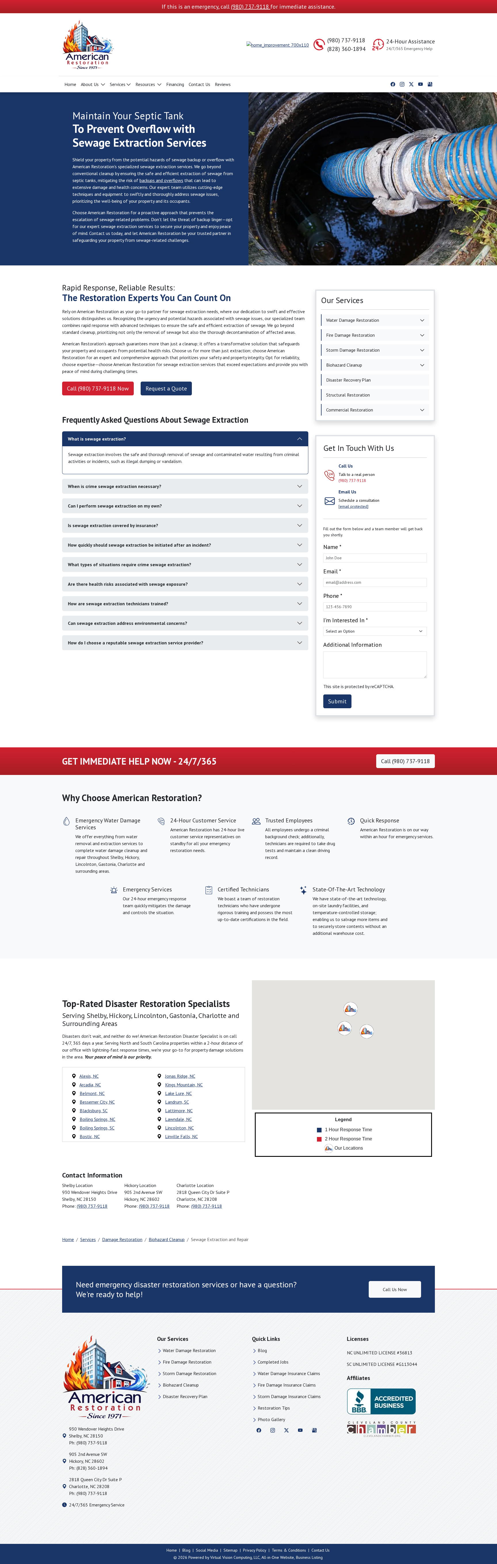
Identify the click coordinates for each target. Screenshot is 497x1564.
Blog (262, 1350)
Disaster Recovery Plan (185, 1396)
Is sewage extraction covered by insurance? (113, 525)
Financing (175, 84)
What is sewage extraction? (97, 439)
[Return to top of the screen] (481, 1539)
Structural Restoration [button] (348, 395)
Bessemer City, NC (97, 1102)
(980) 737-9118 (250, 6)
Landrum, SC (177, 1102)
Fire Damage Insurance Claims (287, 1385)
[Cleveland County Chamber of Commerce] (381, 1429)
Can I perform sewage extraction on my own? (115, 506)
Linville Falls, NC (181, 1136)
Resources (145, 84)
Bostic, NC (90, 1136)
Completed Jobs (273, 1362)
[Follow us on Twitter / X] (411, 83)
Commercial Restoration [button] (349, 410)
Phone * (332, 596)
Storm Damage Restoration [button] (353, 350)
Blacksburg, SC (94, 1110)
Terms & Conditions (289, 1550)
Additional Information (352, 644)
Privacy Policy (254, 1550)
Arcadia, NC (90, 1085)
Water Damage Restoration (189, 1350)
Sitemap (230, 1550)
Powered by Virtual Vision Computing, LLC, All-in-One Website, (241, 1557)
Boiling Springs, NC (97, 1119)
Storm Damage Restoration (189, 1373)
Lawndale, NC (178, 1119)
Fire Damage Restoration (187, 1362)
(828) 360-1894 (346, 49)
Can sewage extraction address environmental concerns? (127, 623)
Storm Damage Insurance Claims (289, 1396)
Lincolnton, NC (179, 1128)
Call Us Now (395, 1289)
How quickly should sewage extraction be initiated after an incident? (139, 545)
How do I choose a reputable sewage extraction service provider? (135, 643)
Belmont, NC (92, 1093)
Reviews (223, 84)
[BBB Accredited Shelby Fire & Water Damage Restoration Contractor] (381, 1401)
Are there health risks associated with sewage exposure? (128, 584)
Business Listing (309, 1557)
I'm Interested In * (345, 620)
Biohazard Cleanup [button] (344, 365)
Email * (332, 571)
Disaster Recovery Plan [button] (348, 380)
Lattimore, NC (179, 1110)
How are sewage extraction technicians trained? (118, 603)
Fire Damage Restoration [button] (350, 335)
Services (117, 84)
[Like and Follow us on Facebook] (392, 83)
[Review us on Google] (430, 83)
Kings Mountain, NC (184, 1085)
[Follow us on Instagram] (402, 83)
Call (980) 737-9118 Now (98, 388)
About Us (90, 84)
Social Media (207, 1550)
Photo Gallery (271, 1419)
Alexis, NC (89, 1076)
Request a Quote (166, 388)
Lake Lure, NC (178, 1093)
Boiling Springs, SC (97, 1128)
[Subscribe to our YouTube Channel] (420, 83)
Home (70, 84)
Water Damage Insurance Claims (289, 1373)
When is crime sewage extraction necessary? (114, 486)
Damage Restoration (122, 1239)
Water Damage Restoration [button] (352, 320)
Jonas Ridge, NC (180, 1076)
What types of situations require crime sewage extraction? (129, 564)
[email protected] (353, 506)
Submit (337, 701)
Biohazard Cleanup (167, 1239)
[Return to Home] (122, 44)
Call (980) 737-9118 (405, 761)
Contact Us (199, 84)
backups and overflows (161, 180)
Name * (332, 547)
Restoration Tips (274, 1408)
